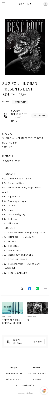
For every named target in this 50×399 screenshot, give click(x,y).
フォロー (41, 115)
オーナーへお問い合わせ (25, 385)
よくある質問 (36, 379)
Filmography (20, 101)
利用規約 (36, 367)
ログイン (45, 4)
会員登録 (37, 341)
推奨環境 (13, 367)
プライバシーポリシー (13, 373)
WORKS (6, 101)
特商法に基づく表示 (13, 379)
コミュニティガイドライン (36, 373)
